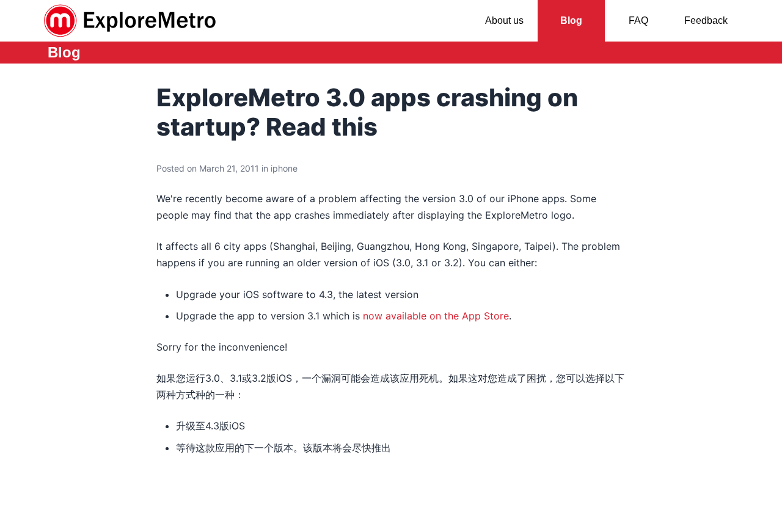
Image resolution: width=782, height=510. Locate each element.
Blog (571, 20)
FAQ (638, 20)
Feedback (706, 20)
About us (504, 20)
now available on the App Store (436, 316)
